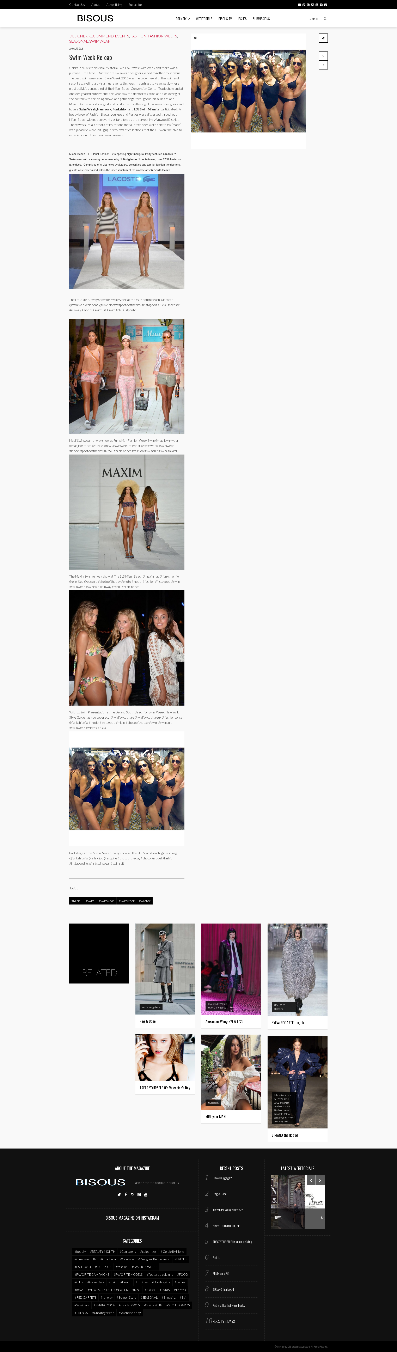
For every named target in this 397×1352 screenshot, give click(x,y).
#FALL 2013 (82, 1267)
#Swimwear (106, 901)
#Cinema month (85, 1259)
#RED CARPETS (85, 1297)
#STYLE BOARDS (178, 1305)
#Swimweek (126, 901)
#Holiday (142, 1282)
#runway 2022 (282, 1121)
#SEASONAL (149, 1297)
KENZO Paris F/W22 (224, 1321)
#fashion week (281, 1110)
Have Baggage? (222, 1178)
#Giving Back (95, 1282)
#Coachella (108, 1259)
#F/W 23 (212, 1007)
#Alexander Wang (217, 1003)
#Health (125, 1282)
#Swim (89, 901)
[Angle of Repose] (298, 1202)
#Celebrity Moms (172, 1251)
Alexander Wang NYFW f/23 (225, 1021)
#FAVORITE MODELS (128, 1274)
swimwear (99, 41)
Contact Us (77, 4)
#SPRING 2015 (129, 1305)
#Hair (112, 1282)
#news (79, 1290)
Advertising (114, 4)
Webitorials (204, 18)
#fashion (284, 1102)
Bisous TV (225, 18)
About (95, 4)
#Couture (127, 1259)
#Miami (76, 901)
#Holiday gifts (161, 1282)
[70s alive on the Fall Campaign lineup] (323, 64)
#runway (106, 1297)
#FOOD (182, 1274)
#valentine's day (130, 1313)
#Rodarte (278, 1008)
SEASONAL (78, 41)
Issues (242, 18)
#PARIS (164, 1290)
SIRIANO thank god (285, 1135)
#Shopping (169, 1297)
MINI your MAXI (216, 1116)
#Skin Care (81, 1305)
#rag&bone (154, 1007)
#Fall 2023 (279, 1005)
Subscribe (135, 4)
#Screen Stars (126, 1297)
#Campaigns (128, 1251)
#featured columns (160, 1274)
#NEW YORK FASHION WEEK (108, 1290)
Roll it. (216, 1257)
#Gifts (78, 1282)
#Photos (180, 1290)
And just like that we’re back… (229, 1305)
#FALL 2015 (103, 1267)
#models (278, 1113)
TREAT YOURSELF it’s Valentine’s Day (165, 1087)
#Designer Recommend (154, 1259)
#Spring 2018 (153, 1305)
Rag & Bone (148, 1021)
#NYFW (222, 1007)
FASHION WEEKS (162, 36)
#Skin (183, 1297)
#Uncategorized (103, 1313)
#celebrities (148, 1251)
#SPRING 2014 (104, 1305)
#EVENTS (181, 1259)
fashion (138, 36)
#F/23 (145, 1007)
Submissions (261, 18)
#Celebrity (213, 1102)
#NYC (136, 1290)
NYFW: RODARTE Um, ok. (288, 1022)
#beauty (80, 1251)
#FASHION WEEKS (144, 1267)
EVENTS (122, 36)
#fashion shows (282, 1106)
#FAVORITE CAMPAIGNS (91, 1274)
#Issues (180, 1282)
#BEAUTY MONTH (102, 1251)
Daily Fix (181, 18)
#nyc (281, 1117)
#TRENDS (81, 1313)
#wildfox (145, 901)
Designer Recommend (91, 36)
